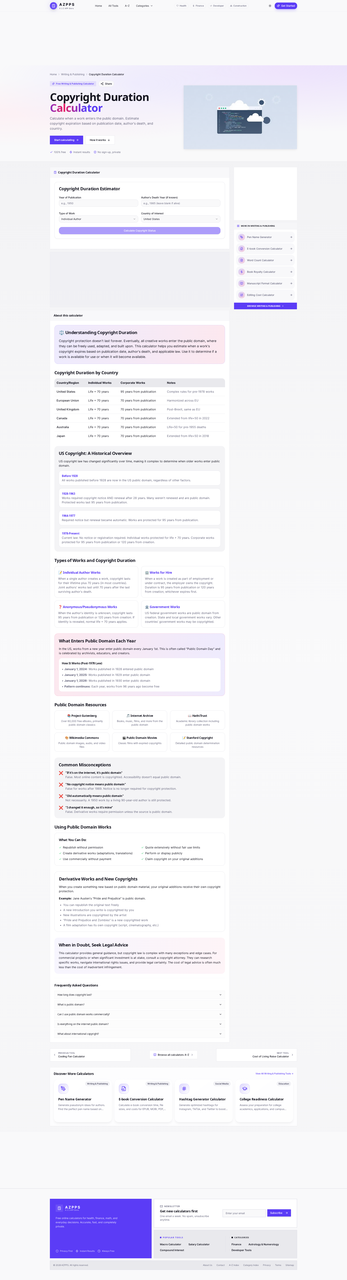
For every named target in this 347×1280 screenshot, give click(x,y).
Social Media (222, 1083)
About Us (207, 1265)
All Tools (113, 5)
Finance (236, 1244)
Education (284, 1083)
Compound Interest (172, 1250)
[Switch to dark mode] (270, 6)
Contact (221, 1265)
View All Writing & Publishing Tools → (274, 1073)
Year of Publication (70, 197)
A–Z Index (234, 1265)
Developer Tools (242, 1250)
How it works (98, 139)
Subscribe (276, 1212)
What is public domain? (70, 1004)
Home (98, 5)
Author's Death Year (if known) (159, 197)
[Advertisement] (173, 38)
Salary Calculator (199, 1244)
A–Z (127, 5)
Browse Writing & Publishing (263, 306)
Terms (278, 1265)
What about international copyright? (78, 1033)
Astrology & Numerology (264, 1244)
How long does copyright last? (74, 994)
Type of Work (67, 213)
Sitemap (290, 1265)
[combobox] (98, 219)
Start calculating (64, 139)
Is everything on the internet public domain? (82, 1024)
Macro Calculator (170, 1244)
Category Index (251, 1265)
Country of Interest (152, 213)
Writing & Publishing (73, 74)
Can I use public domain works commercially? (83, 1014)
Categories (142, 5)
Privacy (267, 1265)
